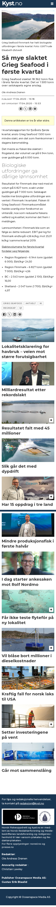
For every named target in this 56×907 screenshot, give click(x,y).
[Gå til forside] (24, 3)
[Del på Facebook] (21, 109)
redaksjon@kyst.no (32, 803)
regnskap (9, 308)
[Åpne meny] (52, 3)
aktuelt (31, 303)
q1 (20, 308)
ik (41, 303)
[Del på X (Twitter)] (25, 109)
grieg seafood (12, 303)
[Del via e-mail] (35, 109)
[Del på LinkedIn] (30, 109)
